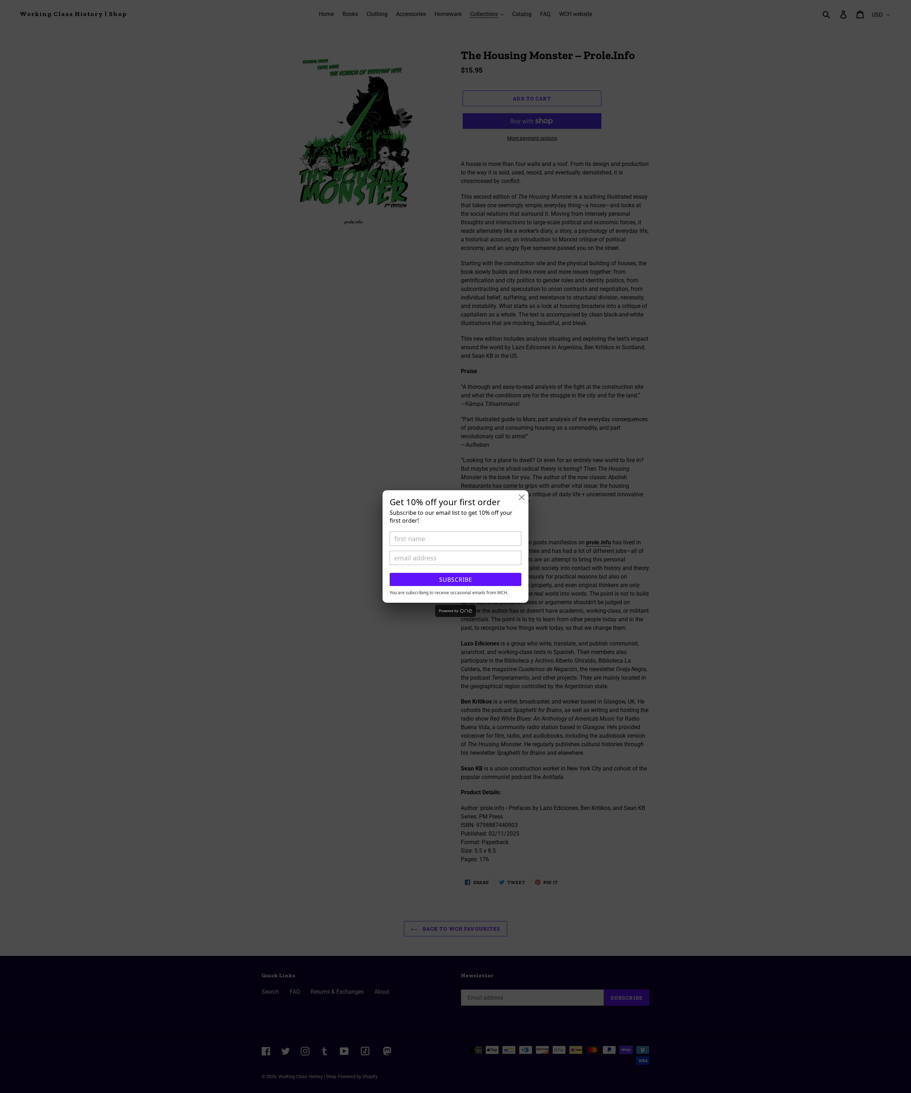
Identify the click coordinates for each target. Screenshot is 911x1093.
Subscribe (455, 580)
